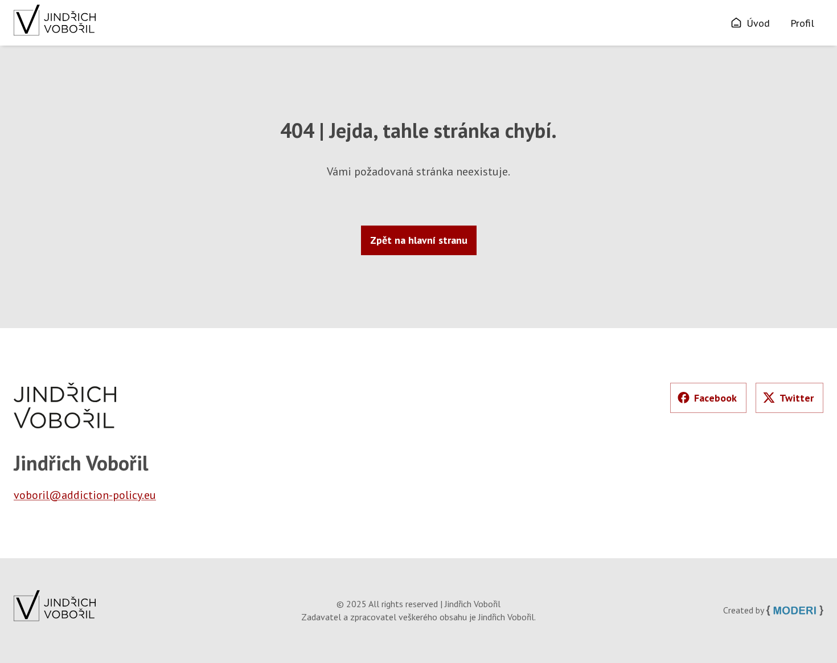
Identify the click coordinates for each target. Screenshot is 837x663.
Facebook (715, 397)
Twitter (796, 397)
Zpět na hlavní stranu (418, 240)
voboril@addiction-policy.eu (85, 495)
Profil (802, 23)
